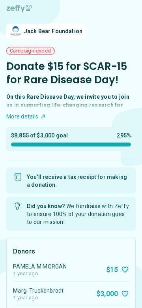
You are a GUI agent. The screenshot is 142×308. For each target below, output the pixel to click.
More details (22, 116)
